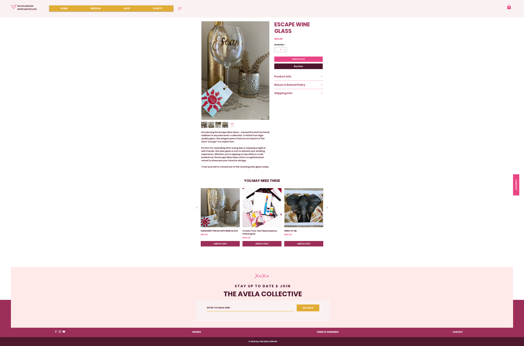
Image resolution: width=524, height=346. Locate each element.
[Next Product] (327, 207)
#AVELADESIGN (25, 6)
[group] (262, 217)
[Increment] (284, 49)
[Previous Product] (196, 207)
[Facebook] (55, 331)
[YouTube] (63, 331)
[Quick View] (220, 207)
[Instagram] (59, 331)
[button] (509, 6)
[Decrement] (276, 49)
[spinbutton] (280, 49)
